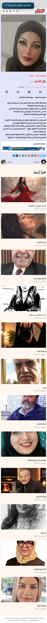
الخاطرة (31, 76)
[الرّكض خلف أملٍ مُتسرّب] (23, 444)
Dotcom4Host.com (14, 620)
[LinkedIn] (6, 92)
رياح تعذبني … (40, 242)
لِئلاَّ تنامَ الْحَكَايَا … (39, 569)
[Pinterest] (18, 92)
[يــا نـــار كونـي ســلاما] (23, 298)
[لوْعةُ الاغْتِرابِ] (23, 480)
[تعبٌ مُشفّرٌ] (23, 407)
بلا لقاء (43, 533)
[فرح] (23, 371)
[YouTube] (3, 11)
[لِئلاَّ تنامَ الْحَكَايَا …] (23, 553)
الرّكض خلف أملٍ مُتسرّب (36, 460)
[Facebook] (13, 11)
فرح (44, 387)
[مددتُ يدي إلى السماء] (23, 189)
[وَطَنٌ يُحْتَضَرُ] (23, 589)
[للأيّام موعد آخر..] (23, 262)
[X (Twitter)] (10, 11)
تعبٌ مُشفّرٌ (41, 423)
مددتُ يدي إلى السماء (37, 205)
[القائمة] (17, 11)
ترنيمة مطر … (41, 351)
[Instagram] (7, 11)
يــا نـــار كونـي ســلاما (37, 314)
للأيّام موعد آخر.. (40, 278)
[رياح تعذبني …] (23, 226)
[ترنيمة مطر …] (23, 335)
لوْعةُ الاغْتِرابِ (41, 496)
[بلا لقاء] (23, 516)
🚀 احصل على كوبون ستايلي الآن (18, 5)
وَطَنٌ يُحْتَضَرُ (41, 605)
